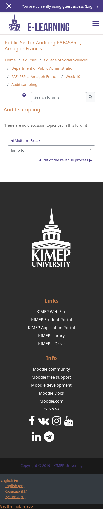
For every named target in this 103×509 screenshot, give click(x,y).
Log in (91, 6)
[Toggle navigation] (96, 23)
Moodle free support (51, 377)
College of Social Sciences (66, 59)
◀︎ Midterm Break (25, 140)
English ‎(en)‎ (10, 480)
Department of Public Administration (43, 68)
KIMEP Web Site (51, 311)
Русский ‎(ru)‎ (15, 496)
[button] (25, 97)
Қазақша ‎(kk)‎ (16, 491)
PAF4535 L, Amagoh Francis (35, 76)
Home (10, 59)
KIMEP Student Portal (51, 319)
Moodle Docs (51, 393)
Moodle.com (52, 401)
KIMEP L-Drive (51, 343)
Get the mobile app (16, 506)
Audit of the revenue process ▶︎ (65, 159)
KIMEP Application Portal (51, 327)
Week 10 (73, 76)
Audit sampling (25, 84)
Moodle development (51, 385)
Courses (30, 59)
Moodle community (51, 369)
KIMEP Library (51, 335)
